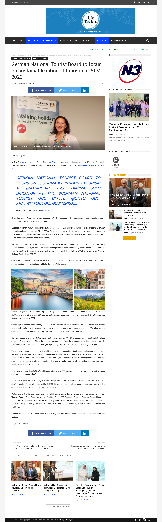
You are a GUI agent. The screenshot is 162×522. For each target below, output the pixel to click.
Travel (43, 58)
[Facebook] (135, 2)
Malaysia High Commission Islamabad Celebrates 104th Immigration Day (56, 488)
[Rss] (149, 2)
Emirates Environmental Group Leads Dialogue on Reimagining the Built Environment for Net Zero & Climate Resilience (90, 490)
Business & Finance (25, 55)
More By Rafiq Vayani (39, 456)
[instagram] (144, 2)
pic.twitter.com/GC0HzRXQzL (46, 203)
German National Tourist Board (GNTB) (38, 162)
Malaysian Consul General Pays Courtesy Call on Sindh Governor (26, 488)
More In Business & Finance (63, 456)
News (35, 58)
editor (111, 149)
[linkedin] (85, 90)
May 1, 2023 (45, 210)
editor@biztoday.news (66, 520)
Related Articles (19, 456)
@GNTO (78, 198)
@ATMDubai (37, 188)
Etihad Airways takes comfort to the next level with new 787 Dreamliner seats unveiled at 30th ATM (32, 445)
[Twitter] (139, 2)
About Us (14, 520)
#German (67, 193)
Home (13, 55)
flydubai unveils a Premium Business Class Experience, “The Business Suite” (88, 445)
